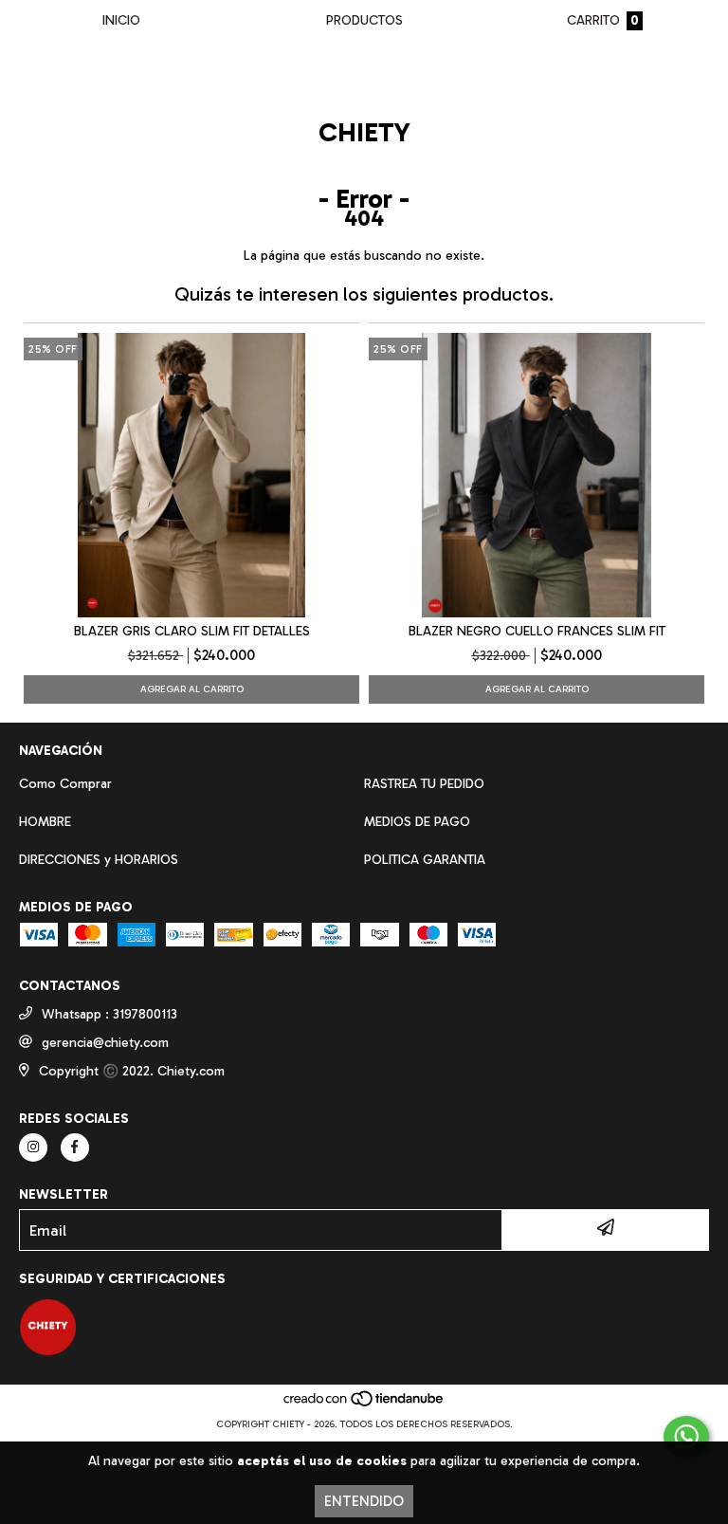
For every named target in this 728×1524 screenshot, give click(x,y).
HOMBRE (45, 822)
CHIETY (364, 132)
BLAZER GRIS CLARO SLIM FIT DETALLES (192, 631)
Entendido (364, 1501)
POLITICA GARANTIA (424, 860)
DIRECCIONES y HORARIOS (98, 860)
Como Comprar (65, 784)
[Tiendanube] (364, 1405)
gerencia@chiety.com (105, 1043)
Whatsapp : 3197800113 (109, 1014)
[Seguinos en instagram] (33, 1147)
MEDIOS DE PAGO (417, 822)
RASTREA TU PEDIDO (424, 784)
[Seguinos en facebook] (75, 1147)
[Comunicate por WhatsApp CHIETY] (686, 1437)
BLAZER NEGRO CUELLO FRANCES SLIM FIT (537, 631)
